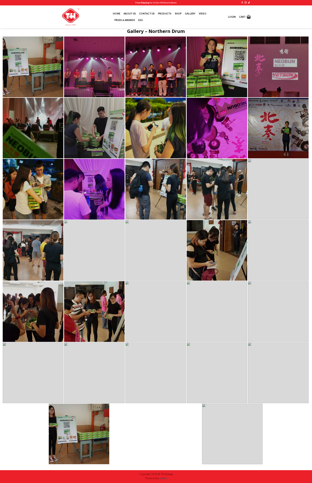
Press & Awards (124, 20)
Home (116, 13)
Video (202, 13)
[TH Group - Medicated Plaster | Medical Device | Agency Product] (84, 16)
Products (165, 13)
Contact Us (147, 13)
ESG (140, 20)
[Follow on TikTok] (249, 2)
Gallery (190, 13)
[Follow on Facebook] (242, 2)
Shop (178, 13)
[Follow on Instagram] (245, 2)
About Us (130, 13)
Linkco (163, 478)
